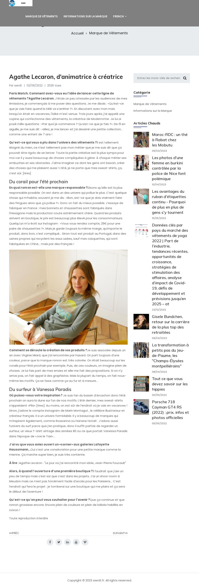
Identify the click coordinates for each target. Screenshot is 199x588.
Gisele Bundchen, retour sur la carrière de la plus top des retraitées (170, 324)
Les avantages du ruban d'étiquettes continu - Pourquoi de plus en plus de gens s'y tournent (169, 202)
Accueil (77, 33)
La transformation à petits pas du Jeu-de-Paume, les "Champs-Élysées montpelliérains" (170, 355)
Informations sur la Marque (153, 111)
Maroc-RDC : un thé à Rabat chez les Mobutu (170, 139)
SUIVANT (119, 533)
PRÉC (15, 533)
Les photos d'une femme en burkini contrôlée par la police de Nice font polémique (169, 168)
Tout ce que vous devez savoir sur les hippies (170, 384)
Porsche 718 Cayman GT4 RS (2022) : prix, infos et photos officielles (170, 409)
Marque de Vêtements (108, 33)
